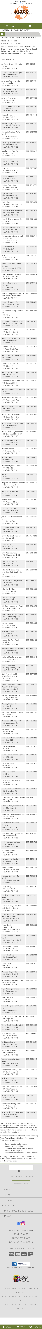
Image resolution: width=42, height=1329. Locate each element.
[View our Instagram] (23, 1224)
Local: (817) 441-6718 (21, 1242)
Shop (12, 26)
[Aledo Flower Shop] (21, 20)
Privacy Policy (10, 1304)
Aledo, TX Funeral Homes (15, 1288)
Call (8, 1326)
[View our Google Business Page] (19, 1224)
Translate (28, 3)
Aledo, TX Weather (10, 1296)
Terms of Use (21, 1308)
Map (22, 1326)
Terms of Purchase (28, 1304)
